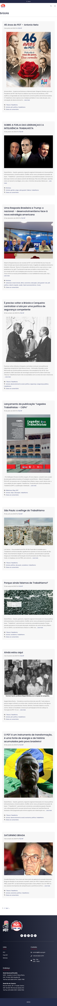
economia (27, 283)
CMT (17, 490)
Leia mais (27, 100)
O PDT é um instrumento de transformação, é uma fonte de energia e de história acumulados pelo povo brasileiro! (28, 738)
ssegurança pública (42, 384)
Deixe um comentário (12, 109)
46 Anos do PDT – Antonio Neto (21, 24)
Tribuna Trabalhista (12, 105)
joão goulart (22, 190)
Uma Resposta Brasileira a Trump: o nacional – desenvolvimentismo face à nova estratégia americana (26, 211)
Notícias (5, 958)
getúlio (13, 190)
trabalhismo (21, 107)
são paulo (18, 565)
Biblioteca (9, 490)
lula (46, 283)
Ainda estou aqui (13, 652)
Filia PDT (5, 955)
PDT (4, 952)
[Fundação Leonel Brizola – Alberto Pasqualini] (3, 6)
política (15, 107)
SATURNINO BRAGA (14, 835)
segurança (33, 384)
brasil (14, 283)
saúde (20, 285)
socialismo (25, 565)
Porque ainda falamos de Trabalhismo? (26, 582)
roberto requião (13, 285)
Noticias (8, 188)
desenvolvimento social (18, 384)
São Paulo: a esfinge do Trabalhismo (24, 510)
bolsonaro (9, 283)
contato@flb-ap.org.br (39, 952)
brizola (8, 107)
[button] (51, 6)
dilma (22, 283)
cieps (12, 492)
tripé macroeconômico (29, 285)
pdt (12, 107)
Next (8, 908)
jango (17, 190)
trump (39, 285)
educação (34, 283)
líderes (29, 190)
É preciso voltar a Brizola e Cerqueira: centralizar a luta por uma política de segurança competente (24, 306)
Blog (14, 490)
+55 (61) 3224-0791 (38, 956)
